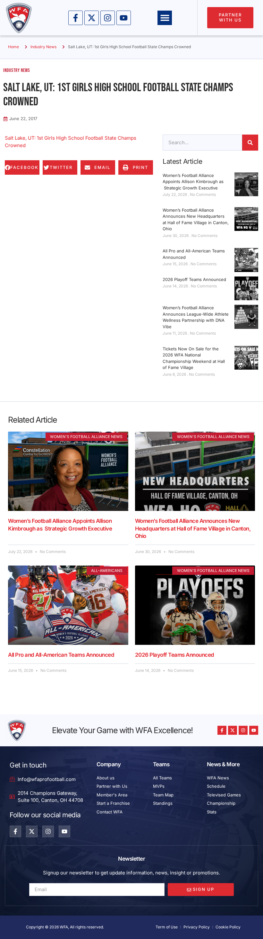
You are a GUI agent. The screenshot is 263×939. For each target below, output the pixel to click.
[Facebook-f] (75, 18)
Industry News (43, 46)
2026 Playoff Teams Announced (194, 279)
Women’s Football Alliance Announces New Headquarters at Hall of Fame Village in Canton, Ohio (193, 529)
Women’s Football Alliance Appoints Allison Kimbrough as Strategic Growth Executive (193, 181)
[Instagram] (107, 18)
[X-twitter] (91, 18)
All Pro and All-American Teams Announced (61, 655)
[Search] (250, 143)
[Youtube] (123, 18)
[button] (164, 18)
